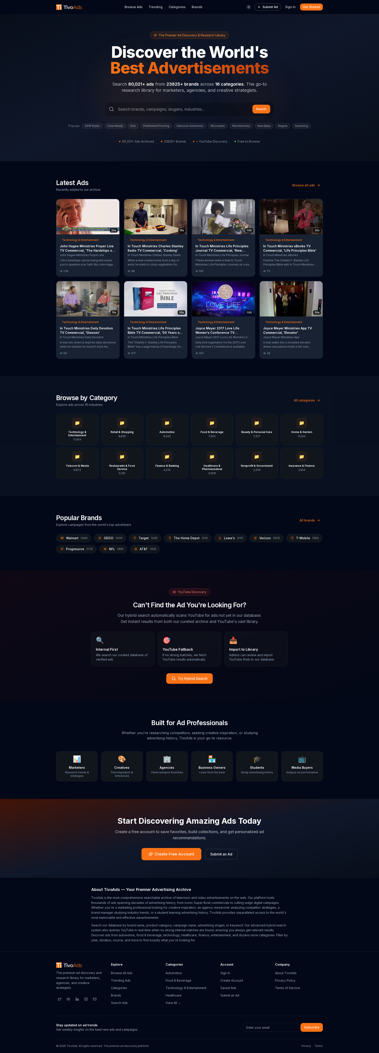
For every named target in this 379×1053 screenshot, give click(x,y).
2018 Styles (92, 125)
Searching (301, 125)
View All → (173, 1003)
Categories (177, 7)
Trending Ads (121, 980)
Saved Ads (228, 988)
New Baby (264, 125)
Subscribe (311, 1027)
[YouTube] (68, 999)
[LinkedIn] (77, 999)
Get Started (311, 7)
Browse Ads (134, 7)
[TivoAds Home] (69, 7)
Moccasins (218, 125)
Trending (156, 7)
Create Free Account (174, 854)
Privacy (306, 1046)
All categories (304, 400)
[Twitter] (59, 999)
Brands (197, 7)
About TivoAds (286, 973)
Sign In (290, 7)
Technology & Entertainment (186, 988)
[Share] (115, 204)
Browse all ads (303, 185)
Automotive (174, 973)
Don (133, 125)
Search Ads (119, 1003)
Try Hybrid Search (192, 678)
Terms (319, 1046)
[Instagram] (85, 999)
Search (261, 109)
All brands (307, 520)
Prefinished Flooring (156, 125)
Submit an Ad (221, 854)
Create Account (231, 980)
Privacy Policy (285, 980)
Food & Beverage (178, 980)
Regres (283, 125)
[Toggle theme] (249, 7)
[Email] (94, 999)
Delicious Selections (190, 125)
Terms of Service (287, 988)
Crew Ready (115, 125)
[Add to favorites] (108, 204)
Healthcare (173, 995)
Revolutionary (241, 125)
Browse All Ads (121, 973)
